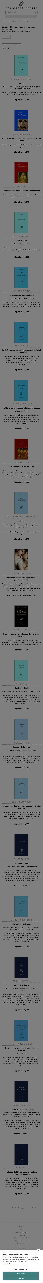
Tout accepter (21, 1273)
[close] (38, 1250)
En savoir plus (7, 1264)
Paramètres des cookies (21, 1269)
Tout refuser (21, 1278)
